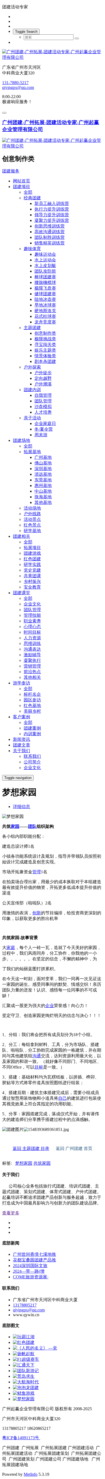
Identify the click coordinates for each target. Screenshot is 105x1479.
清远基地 (43, 474)
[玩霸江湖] (23, 1336)
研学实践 (32, 564)
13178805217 (25, 1305)
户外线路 (32, 513)
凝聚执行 (32, 660)
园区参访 (32, 700)
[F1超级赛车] (26, 1359)
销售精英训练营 (49, 243)
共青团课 (32, 575)
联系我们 (32, 756)
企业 (49, 1005)
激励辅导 (32, 654)
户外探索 (32, 367)
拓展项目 (32, 547)
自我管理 (43, 395)
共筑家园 (42, 1163)
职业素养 (32, 621)
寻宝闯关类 (45, 344)
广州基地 (43, 457)
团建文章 (21, 745)
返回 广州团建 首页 (74, 1148)
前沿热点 (32, 671)
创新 (36, 913)
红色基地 (32, 705)
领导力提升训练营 (51, 214)
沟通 (36, 1056)
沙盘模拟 (43, 406)
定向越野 (43, 378)
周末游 (40, 434)
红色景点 (32, 525)
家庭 (10, 947)
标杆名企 (32, 694)
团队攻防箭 (45, 271)
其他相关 (32, 677)
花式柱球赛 (45, 316)
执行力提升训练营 (51, 209)
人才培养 (43, 412)
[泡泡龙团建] (26, 1387)
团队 (32, 826)
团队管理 (43, 401)
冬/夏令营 (43, 429)
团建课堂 (21, 592)
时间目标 (32, 632)
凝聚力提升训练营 (51, 220)
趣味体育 (32, 248)
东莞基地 (43, 480)
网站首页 (21, 181)
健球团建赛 (45, 293)
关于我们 (21, 750)
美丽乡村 (32, 711)
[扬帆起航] (23, 1353)
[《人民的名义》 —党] (35, 1348)
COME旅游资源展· (30, 1277)
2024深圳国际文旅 (30, 1265)
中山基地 (43, 491)
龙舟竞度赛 (45, 322)
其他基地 (43, 502)
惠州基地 (43, 485)
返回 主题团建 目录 (31, 1148)
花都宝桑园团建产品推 (34, 1260)
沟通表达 (32, 649)
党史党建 (32, 570)
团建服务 (10, 171)
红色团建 (32, 559)
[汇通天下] (23, 1365)
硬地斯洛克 (45, 310)
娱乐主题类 (45, 350)
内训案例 (32, 733)
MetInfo (30, 1474)
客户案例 (21, 717)
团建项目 (21, 186)
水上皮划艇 (45, 265)
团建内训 (32, 389)
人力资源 (32, 638)
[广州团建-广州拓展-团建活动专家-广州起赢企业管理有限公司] (52, 54)
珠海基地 (43, 497)
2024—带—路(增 (28, 1271)
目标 (38, 1067)
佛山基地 (43, 463)
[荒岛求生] (23, 1376)
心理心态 (32, 626)
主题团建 (32, 327)
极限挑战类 (45, 339)
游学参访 (21, 683)
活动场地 (32, 508)
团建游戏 (32, 553)
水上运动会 (45, 260)
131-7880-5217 (15, 82)
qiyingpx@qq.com (18, 87)
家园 (15, 826)
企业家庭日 (45, 423)
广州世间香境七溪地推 (34, 1254)
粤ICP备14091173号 (21, 1437)
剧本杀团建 (45, 361)
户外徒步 (43, 372)
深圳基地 (43, 468)
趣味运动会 (45, 254)
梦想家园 (23, 1163)
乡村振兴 (32, 581)
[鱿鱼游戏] (23, 1393)
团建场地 (21, 440)
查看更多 (10, 1213)
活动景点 (32, 519)
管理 (36, 872)
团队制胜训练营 (49, 237)
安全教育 (32, 587)
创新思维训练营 (49, 226)
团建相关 (21, 536)
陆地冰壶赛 (45, 299)
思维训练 (32, 643)
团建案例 (32, 728)
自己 (62, 1098)
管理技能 (32, 615)
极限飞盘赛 (45, 288)
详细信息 (21, 806)
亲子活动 (32, 418)
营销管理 (32, 666)
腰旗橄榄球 (45, 282)
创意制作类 (45, 333)
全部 (28, 192)
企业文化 (32, 604)
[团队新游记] (26, 1370)
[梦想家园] (23, 1399)
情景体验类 (45, 355)
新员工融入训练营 (51, 203)
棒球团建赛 (45, 277)
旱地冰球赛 (45, 305)
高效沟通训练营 (49, 231)
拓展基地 (32, 451)
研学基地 (32, 530)
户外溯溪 (43, 384)
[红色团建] (23, 1342)
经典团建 (32, 198)
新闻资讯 (21, 739)
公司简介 (32, 762)
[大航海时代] (26, 1382)
